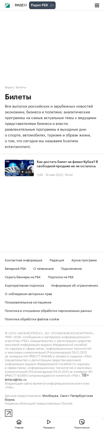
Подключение (71, 268)
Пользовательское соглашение (28, 301)
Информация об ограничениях (74, 285)
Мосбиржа (50, 395)
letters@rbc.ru (16, 379)
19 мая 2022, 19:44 (59, 174)
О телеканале (43, 268)
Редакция (57, 259)
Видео (21, 5)
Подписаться (81, 427)
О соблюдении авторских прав (28, 293)
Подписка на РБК (61, 276)
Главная (19, 427)
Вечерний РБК (15, 268)
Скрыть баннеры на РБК (23, 276)
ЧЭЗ (40, 174)
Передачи (49, 427)
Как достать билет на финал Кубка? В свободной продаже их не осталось (67, 164)
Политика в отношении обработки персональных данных (48, 310)
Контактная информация (23, 259)
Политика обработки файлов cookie (32, 318)
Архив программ (84, 259)
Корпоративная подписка (24, 285)
